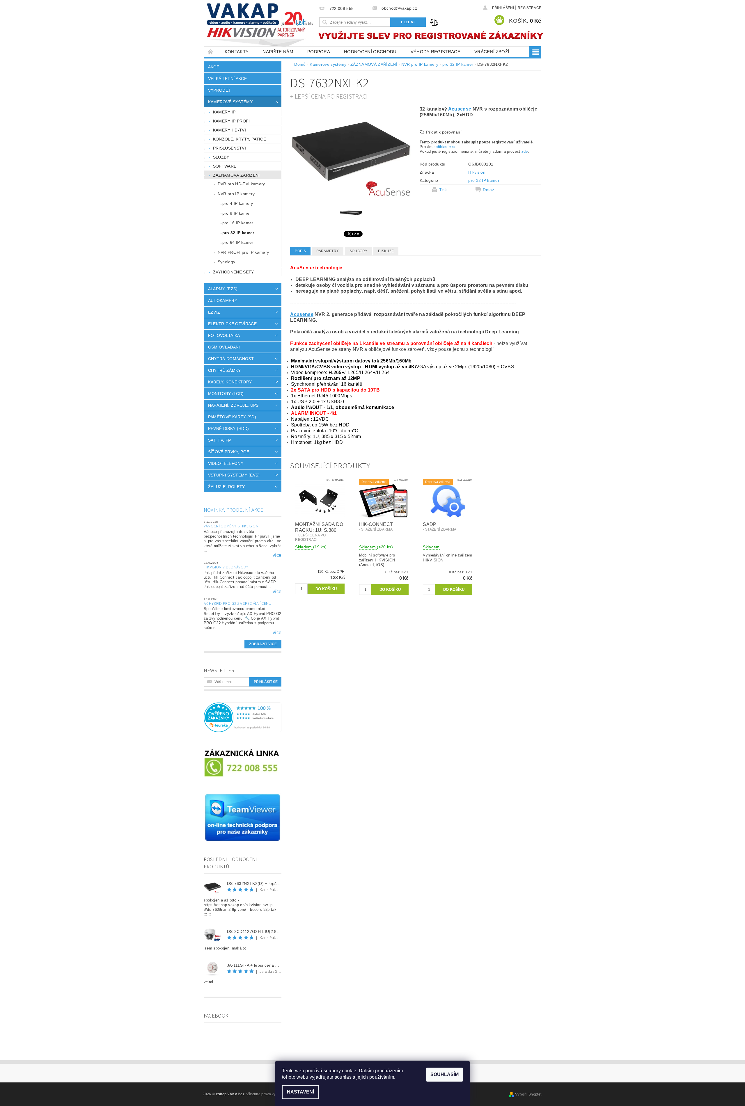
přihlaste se (446, 147)
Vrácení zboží (491, 51)
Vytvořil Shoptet (528, 1094)
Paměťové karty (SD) (232, 417)
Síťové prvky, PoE (228, 451)
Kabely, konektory (230, 382)
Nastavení (300, 1091)
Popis (300, 251)
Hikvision (476, 172)
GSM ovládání (224, 347)
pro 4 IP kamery (237, 203)
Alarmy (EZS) (223, 289)
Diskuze (386, 251)
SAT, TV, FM (220, 440)
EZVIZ (214, 312)
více (277, 555)
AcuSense (302, 267)
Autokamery (222, 300)
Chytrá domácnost (231, 358)
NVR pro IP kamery (236, 193)
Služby (221, 157)
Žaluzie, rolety (226, 486)
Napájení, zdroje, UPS (233, 405)
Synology (226, 261)
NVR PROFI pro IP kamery (243, 252)
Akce (213, 67)
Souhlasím (444, 1074)
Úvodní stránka (211, 52)
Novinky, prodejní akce (233, 510)
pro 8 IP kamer (236, 213)
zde (525, 151)
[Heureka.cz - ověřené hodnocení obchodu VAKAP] (243, 716)
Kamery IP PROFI (231, 121)
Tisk (443, 189)
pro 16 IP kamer (237, 223)
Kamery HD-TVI (229, 130)
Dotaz (488, 189)
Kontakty (237, 51)
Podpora (318, 51)
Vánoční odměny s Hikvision (231, 526)
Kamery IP (224, 112)
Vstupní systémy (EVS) (234, 475)
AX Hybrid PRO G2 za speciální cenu (238, 604)
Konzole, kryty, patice (239, 139)
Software (225, 166)
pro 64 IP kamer (237, 242)
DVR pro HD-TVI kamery (241, 184)
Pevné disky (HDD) (228, 428)
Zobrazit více (263, 644)
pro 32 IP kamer (238, 232)
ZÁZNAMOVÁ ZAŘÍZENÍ (236, 175)
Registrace (529, 8)
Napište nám (277, 51)
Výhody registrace (435, 51)
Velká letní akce (227, 78)
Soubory (359, 251)
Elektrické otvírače (232, 323)
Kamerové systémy (230, 101)
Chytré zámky (224, 370)
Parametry (327, 251)
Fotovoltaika (224, 335)
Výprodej (219, 90)
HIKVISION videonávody (226, 567)
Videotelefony (225, 463)
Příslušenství (229, 148)
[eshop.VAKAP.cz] (260, 26)
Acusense (459, 108)
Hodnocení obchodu (370, 51)
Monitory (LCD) (226, 393)
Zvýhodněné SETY (233, 272)
